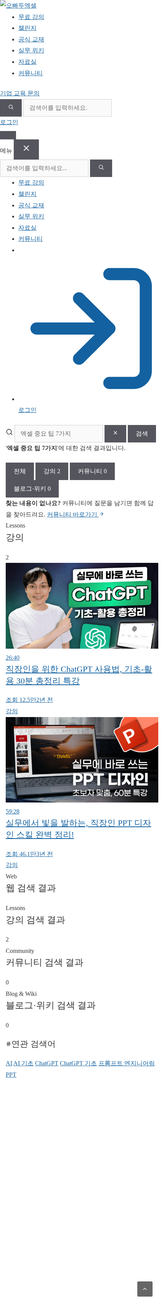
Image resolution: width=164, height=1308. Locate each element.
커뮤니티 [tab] (92, 471)
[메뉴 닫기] (26, 149)
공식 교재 (31, 205)
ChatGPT (46, 1063)
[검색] (11, 108)
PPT (11, 1074)
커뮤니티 (30, 238)
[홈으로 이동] (18, 5)
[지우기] (115, 433)
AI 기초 (23, 1063)
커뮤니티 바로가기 (73, 514)
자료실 (27, 227)
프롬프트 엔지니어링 (126, 1063)
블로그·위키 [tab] (32, 488)
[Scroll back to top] (145, 1289)
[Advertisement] (82, 1194)
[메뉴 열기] (8, 135)
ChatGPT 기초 (78, 1063)
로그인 (9, 122)
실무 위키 (31, 216)
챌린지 (27, 194)
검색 (142, 433)
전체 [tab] (20, 471)
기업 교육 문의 (20, 93)
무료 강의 (31, 182)
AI (9, 1063)
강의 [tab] (51, 471)
